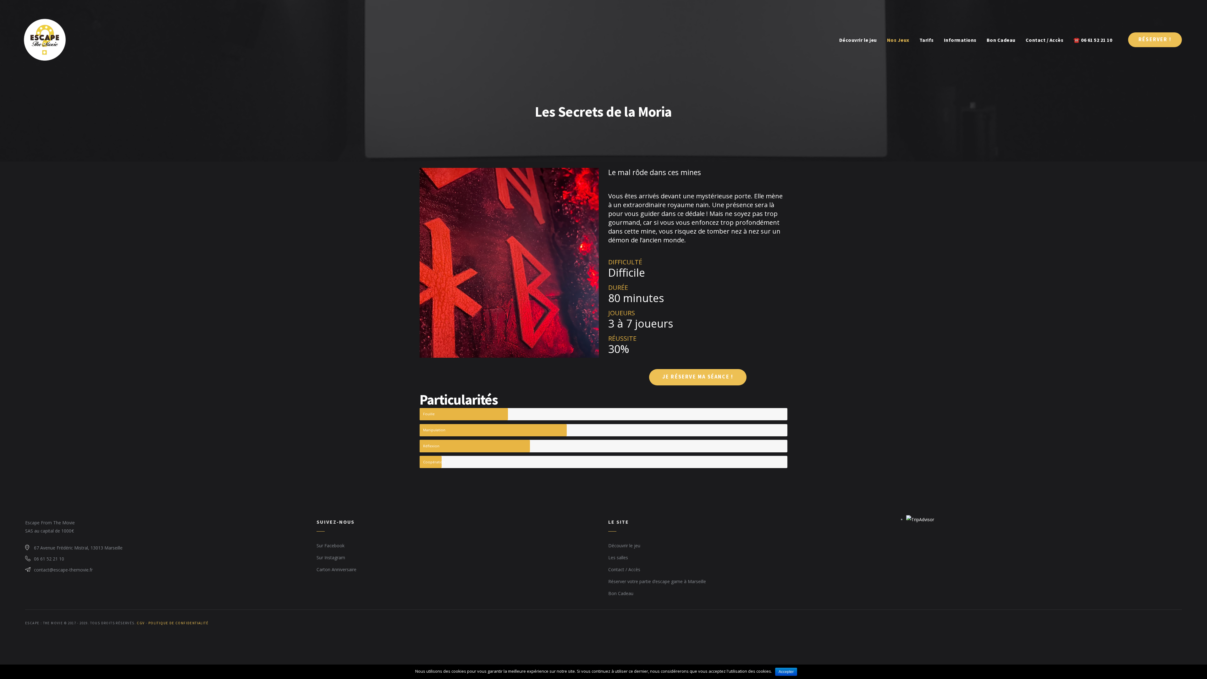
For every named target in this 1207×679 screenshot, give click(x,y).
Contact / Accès (624, 569)
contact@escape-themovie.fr (63, 570)
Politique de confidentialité (178, 623)
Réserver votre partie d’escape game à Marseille (657, 581)
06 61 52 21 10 (49, 559)
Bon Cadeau (620, 593)
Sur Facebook (330, 546)
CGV (141, 623)
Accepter (786, 672)
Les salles (618, 557)
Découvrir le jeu (624, 546)
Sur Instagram (331, 557)
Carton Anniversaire (336, 569)
